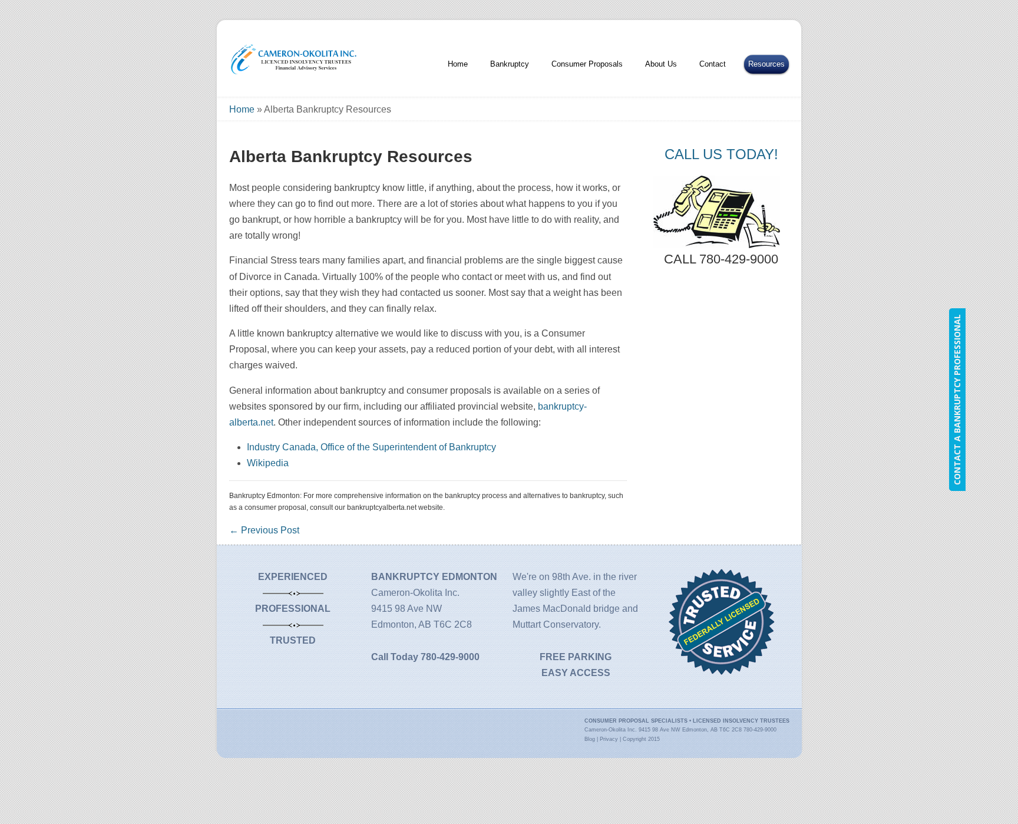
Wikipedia (268, 463)
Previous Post (264, 530)
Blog (589, 739)
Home (458, 64)
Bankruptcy (509, 64)
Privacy (609, 739)
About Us (661, 64)
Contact (712, 64)
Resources (766, 64)
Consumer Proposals (587, 64)
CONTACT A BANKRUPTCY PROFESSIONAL (957, 399)
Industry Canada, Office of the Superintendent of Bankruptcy (371, 447)
